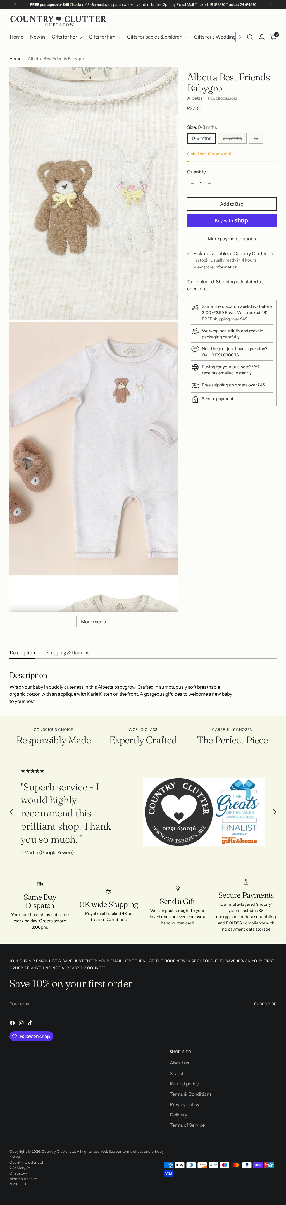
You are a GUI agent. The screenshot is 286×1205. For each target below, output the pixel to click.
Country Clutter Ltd (58, 1151)
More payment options (232, 238)
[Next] (271, 4)
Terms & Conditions (191, 1094)
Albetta (195, 98)
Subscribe (265, 1004)
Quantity (196, 172)
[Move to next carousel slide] (274, 812)
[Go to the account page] (261, 37)
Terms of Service (187, 1125)
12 (256, 138)
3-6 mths (232, 138)
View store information (215, 267)
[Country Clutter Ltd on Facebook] (12, 1024)
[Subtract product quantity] (192, 183)
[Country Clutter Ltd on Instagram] (21, 1024)
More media (93, 621)
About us (179, 1063)
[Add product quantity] (209, 183)
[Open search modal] (250, 37)
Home (15, 58)
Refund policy (184, 1084)
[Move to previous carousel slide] (11, 812)
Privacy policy (184, 1104)
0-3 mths (201, 138)
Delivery (178, 1115)
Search (177, 1073)
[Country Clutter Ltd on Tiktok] (30, 1024)
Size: (202, 127)
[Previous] (15, 4)
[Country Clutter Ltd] (58, 21)
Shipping (225, 281)
